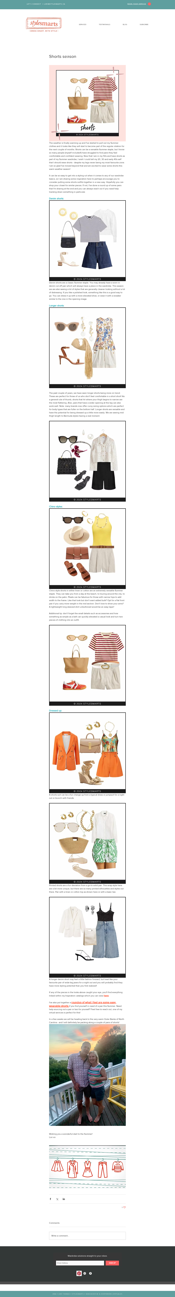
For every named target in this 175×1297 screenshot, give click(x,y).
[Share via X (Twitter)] (57, 1199)
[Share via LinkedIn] (63, 1199)
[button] (78, 24)
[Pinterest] (79, 1273)
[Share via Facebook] (50, 1199)
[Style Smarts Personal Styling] (84, 1273)
